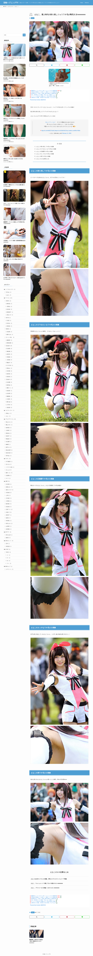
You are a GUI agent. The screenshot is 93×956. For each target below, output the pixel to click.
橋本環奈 (8, 503)
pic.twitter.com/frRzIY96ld (73, 130)
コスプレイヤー (9, 410)
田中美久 (9, 323)
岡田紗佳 (8, 433)
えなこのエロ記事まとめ (42, 158)
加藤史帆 (9, 351)
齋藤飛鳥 (9, 396)
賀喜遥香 (9, 390)
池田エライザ (9, 489)
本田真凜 (8, 546)
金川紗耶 (9, 393)
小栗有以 (9, 306)
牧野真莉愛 (9, 342)
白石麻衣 (9, 399)
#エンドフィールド (50, 122)
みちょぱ (8, 469)
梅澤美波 (9, 385)
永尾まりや (9, 314)
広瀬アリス (9, 509)
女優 (7, 481)
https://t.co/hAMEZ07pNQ (47, 130)
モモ (8, 560)
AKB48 (8, 300)
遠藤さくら (9, 387)
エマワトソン (9, 569)
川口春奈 (8, 498)
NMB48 (8, 328)
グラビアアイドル (10, 419)
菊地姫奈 (8, 438)
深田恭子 (8, 515)
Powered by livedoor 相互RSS (38, 99)
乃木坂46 (9, 379)
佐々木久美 (9, 365)
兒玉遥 (8, 320)
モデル (8, 458)
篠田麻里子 (9, 312)
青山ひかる (9, 422)
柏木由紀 (9, 309)
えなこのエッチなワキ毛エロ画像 (45, 153)
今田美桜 (8, 492)
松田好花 (9, 376)
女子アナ (8, 532)
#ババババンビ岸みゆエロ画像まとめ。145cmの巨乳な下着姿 (43, 96)
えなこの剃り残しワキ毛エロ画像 (45, 146)
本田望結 (8, 520)
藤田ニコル (9, 472)
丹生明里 (9, 371)
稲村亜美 (8, 427)
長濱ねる (9, 368)
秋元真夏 (9, 382)
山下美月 (9, 404)
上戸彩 (8, 495)
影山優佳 (9, 348)
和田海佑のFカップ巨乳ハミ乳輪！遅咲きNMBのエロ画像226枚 (43, 93)
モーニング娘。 (10, 337)
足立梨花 (8, 484)
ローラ (8, 478)
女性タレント (9, 540)
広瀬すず (8, 512)
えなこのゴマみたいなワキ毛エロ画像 (46, 149)
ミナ (8, 555)
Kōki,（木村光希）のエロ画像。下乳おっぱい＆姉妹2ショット (43, 94)
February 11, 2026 (66, 133)
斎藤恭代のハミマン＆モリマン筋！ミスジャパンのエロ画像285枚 (44, 90)
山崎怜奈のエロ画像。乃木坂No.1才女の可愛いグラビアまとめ (43, 97)
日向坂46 (9, 345)
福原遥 (8, 517)
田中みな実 (9, 534)
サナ (8, 557)
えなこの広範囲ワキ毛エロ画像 (44, 151)
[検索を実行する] (24, 35)
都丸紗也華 (9, 450)
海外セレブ (8, 566)
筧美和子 (8, 436)
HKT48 (8, 317)
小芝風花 (8, 501)
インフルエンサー (10, 289)
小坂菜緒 (9, 359)
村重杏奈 (9, 326)
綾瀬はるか (9, 487)
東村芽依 (9, 373)
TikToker (8, 292)
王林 (7, 543)
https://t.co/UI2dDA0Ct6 (61, 130)
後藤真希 (9, 340)
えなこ (32, 18)
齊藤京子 (9, 362)
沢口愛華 (8, 441)
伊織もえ (8, 413)
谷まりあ (8, 464)
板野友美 (9, 303)
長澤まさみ (9, 523)
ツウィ (8, 563)
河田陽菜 (9, 357)
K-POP (7, 549)
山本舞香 (8, 526)
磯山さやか (9, 424)
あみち (8, 295)
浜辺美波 (8, 506)
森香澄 (8, 537)
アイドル (8, 297)
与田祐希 (9, 407)
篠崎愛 (8, 444)
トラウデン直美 (10, 467)
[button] (36, 65)
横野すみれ (9, 334)
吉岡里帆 (8, 529)
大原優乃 (8, 430)
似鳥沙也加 (9, 452)
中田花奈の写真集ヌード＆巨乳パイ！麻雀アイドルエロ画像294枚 (44, 92)
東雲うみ (8, 447)
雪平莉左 (8, 455)
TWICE (8, 552)
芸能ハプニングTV (10, 2)
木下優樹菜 (9, 461)
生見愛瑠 (8, 475)
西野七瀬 (9, 401)
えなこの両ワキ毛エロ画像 (43, 156)
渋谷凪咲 (9, 331)
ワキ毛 (38, 912)
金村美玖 (9, 354)
